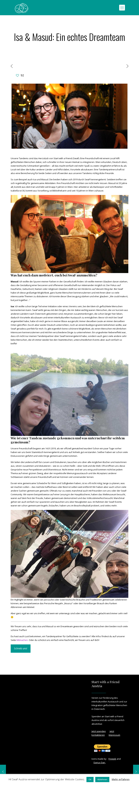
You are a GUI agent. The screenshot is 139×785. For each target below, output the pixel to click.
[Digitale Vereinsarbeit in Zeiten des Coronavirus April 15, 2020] (3, 771)
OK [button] (90, 779)
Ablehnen (102, 779)
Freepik (112, 758)
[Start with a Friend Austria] (21, 7)
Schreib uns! (20, 648)
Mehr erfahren (121, 779)
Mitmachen (22, 640)
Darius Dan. (100, 762)
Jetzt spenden (99, 731)
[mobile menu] (122, 7)
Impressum (114, 735)
